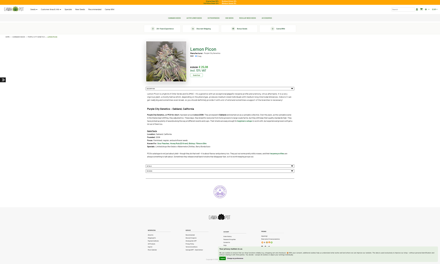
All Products (151, 244)
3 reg (199, 56)
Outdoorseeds (213, 17)
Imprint (150, 247)
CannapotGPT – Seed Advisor (194, 249)
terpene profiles (277, 153)
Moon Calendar (152, 249)
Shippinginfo (152, 238)
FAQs (225, 245)
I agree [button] (222, 258)
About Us (150, 235)
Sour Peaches (163, 143)
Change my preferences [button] (235, 258)
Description (151, 88)
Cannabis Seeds (174, 17)
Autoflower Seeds (194, 17)
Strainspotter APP (191, 241)
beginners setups (244, 121)
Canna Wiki (109, 9)
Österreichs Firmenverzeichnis (270, 239)
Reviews (150, 171)
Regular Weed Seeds (247, 17)
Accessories (267, 17)
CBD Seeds (229, 17)
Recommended (94, 9)
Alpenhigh (264, 236)
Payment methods (153, 241)
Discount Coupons (191, 238)
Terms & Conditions (191, 247)
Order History (227, 236)
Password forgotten (229, 239)
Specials (68, 9)
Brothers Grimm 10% (229, 1)
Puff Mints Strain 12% (211, 3)
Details (149, 166)
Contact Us (226, 242)
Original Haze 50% (212, 1)
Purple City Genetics (36, 37)
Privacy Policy (190, 244)
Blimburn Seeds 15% (229, 3)
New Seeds (80, 9)
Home (8, 37)
